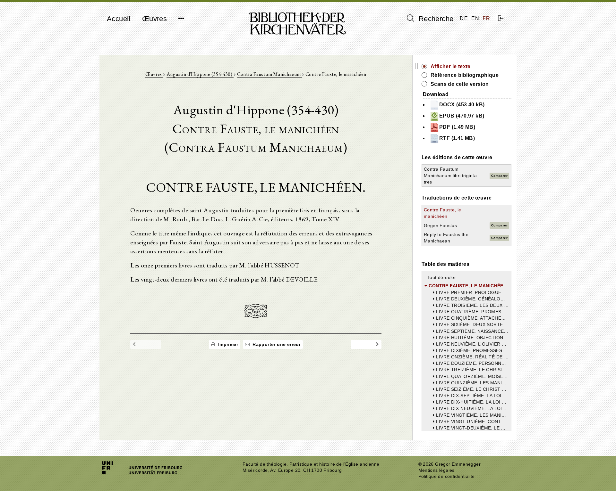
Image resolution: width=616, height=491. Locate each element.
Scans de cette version (460, 84)
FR (487, 18)
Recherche (434, 19)
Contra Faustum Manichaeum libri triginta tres (450, 175)
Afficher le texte (451, 66)
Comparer (499, 175)
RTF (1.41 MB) (457, 138)
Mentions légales (436, 470)
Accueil (119, 19)
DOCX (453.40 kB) (461, 104)
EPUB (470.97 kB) (461, 116)
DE (464, 18)
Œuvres (154, 19)
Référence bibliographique (465, 75)
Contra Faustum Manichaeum (269, 74)
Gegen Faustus (440, 225)
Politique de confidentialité (446, 476)
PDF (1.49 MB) (457, 127)
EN (475, 18)
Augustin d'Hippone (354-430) (200, 74)
